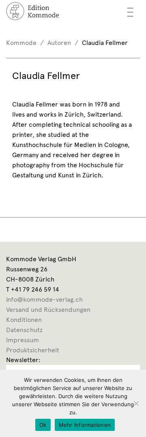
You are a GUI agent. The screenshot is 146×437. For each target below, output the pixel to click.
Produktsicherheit (32, 350)
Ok (43, 425)
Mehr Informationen (85, 425)
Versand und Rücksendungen (48, 309)
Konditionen (24, 320)
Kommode (21, 43)
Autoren (59, 43)
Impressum (22, 340)
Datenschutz (24, 330)
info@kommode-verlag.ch (44, 299)
